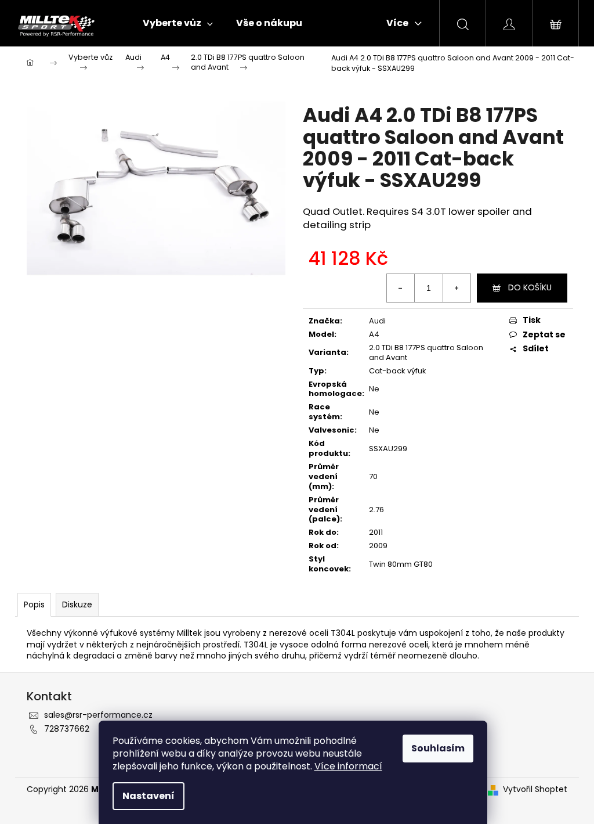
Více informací (348, 766)
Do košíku (530, 287)
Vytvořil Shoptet (535, 789)
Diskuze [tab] (77, 604)
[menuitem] (177, 23)
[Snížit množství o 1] (401, 288)
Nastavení (148, 796)
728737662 (66, 729)
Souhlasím (438, 748)
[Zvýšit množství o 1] (456, 288)
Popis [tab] (34, 604)
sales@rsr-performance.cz (98, 715)
